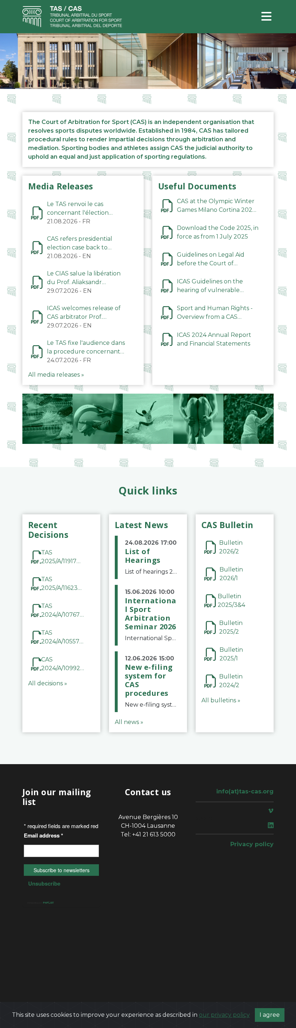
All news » (129, 722)
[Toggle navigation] (266, 16)
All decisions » (47, 683)
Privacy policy (252, 844)
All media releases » (56, 374)
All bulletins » (220, 700)
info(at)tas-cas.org (245, 791)
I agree (270, 1014)
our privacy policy (224, 1014)
